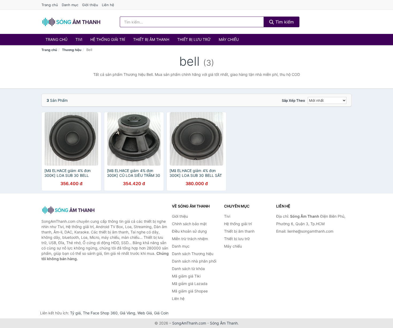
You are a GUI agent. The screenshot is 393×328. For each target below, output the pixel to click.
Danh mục (70, 5)
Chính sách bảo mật (189, 223)
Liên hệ (108, 5)
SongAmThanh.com (189, 323)
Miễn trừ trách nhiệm (190, 238)
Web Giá (144, 313)
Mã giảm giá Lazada (189, 283)
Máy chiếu (229, 39)
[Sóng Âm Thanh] (68, 210)
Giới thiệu (90, 5)
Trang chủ (49, 5)
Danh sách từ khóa (188, 268)
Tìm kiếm (284, 22)
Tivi (78, 39)
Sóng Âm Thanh (224, 323)
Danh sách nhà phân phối (194, 261)
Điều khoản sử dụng (189, 231)
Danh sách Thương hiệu (192, 253)
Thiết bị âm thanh (151, 39)
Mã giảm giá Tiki (186, 276)
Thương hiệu (71, 50)
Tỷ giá (75, 313)
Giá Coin (161, 313)
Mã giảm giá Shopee (190, 291)
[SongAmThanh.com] (71, 22)
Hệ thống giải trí (107, 39)
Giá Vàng (127, 313)
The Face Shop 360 (100, 313)
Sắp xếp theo (293, 100)
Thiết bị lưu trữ (194, 39)
